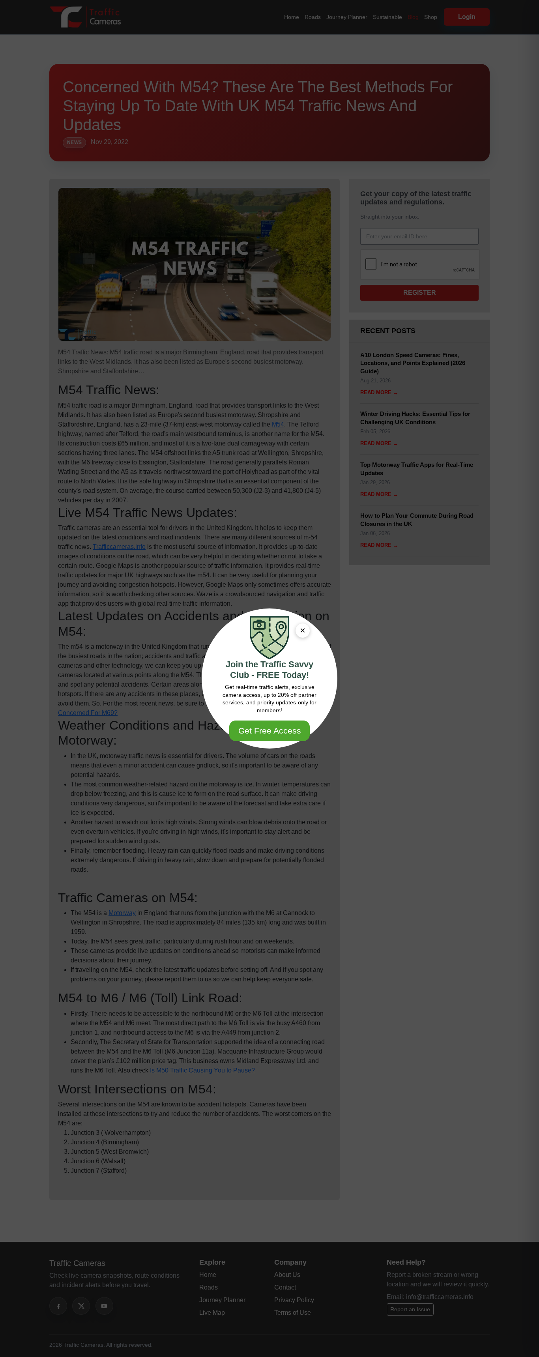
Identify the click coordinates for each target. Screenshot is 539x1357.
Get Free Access (269, 730)
